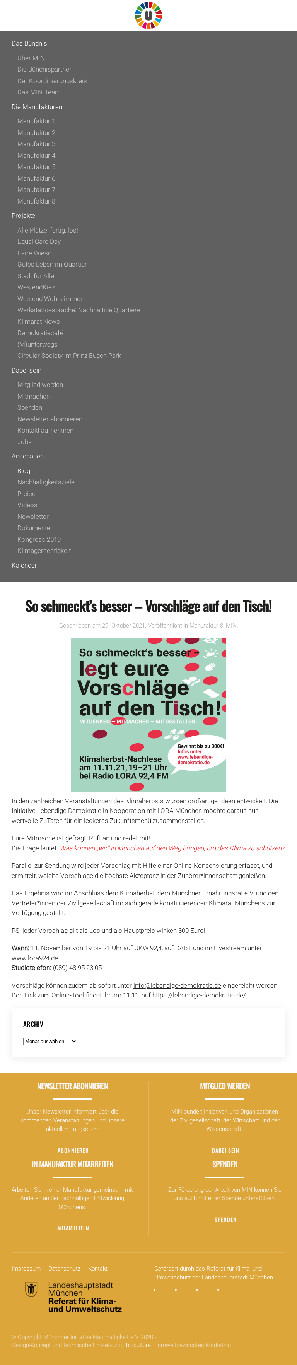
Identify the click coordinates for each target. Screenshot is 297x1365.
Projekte (23, 215)
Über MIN (31, 58)
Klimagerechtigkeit (44, 550)
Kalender (24, 565)
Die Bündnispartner (44, 69)
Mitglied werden (40, 384)
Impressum (26, 1268)
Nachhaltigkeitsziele (46, 482)
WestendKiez (36, 287)
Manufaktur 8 (36, 201)
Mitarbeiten (73, 1228)
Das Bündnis (29, 43)
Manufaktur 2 (36, 133)
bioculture (138, 1345)
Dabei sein (26, 370)
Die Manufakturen (37, 107)
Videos (27, 505)
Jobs (24, 442)
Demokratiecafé (40, 333)
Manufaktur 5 (36, 167)
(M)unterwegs (37, 344)
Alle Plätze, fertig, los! (47, 230)
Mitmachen (33, 396)
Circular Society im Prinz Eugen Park (69, 355)
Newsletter (33, 516)
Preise (26, 494)
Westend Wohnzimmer (50, 299)
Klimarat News (38, 321)
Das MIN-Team (39, 92)
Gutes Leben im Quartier (52, 264)
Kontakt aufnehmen (45, 430)
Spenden (29, 407)
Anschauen (28, 456)
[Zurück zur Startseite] (148, 15)
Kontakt (98, 1268)
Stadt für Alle (35, 276)
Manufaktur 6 (36, 178)
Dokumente (33, 528)
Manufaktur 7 (36, 189)
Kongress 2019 (39, 539)
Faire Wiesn (34, 253)
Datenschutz (64, 1268)
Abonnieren (73, 1150)
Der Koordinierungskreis (52, 81)
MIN (231, 625)
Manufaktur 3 (36, 144)
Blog (23, 471)
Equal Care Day (39, 241)
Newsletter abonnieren (49, 419)
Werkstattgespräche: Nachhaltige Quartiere (78, 310)
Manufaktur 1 (36, 121)
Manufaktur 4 (36, 155)
